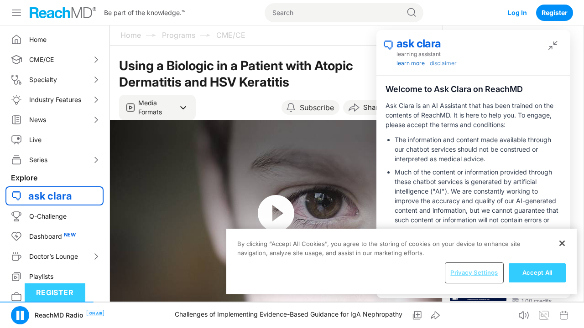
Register (555, 12)
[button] (157, 107)
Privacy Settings (474, 272)
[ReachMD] (63, 13)
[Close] (562, 243)
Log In (517, 12)
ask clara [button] (50, 196)
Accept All (537, 272)
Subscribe (317, 107)
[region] (401, 261)
